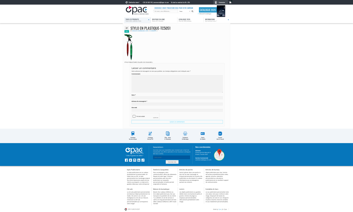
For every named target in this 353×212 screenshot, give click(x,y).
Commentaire (136, 74)
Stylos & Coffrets (137, 25)
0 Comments (153, 30)
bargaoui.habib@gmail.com (140, 30)
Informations (211, 20)
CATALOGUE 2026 (208, 10)
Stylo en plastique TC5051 (164, 25)
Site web (134, 107)
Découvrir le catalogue (205, 13)
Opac (220, 209)
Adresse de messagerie (139, 101)
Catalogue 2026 (185, 20)
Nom (134, 95)
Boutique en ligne (158, 20)
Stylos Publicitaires (149, 25)
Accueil (128, 25)
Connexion (222, 2)
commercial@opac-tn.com (203, 160)
